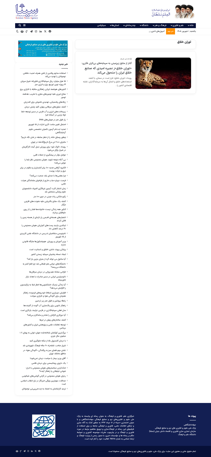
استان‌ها (115, 25)
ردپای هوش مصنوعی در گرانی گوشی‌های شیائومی (44, 376)
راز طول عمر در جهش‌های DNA (52, 119)
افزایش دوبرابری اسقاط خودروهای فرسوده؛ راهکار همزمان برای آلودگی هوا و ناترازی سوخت (44, 294)
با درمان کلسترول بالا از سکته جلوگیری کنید (48, 340)
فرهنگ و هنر (160, 25)
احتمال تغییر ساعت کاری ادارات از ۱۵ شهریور (47, 124)
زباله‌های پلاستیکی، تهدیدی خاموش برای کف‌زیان (45, 102)
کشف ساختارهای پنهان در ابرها (53, 320)
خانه (192, 25)
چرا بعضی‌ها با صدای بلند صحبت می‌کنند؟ (48, 175)
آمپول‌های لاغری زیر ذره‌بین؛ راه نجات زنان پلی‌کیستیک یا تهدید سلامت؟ (134, 31)
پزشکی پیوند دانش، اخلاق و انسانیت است (47, 249)
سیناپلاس (101, 25)
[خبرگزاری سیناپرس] (171, 12)
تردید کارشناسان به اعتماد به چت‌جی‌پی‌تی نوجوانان (44, 388)
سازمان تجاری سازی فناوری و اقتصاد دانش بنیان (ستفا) (172, 431)
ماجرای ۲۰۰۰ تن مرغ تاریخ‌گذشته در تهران (48, 142)
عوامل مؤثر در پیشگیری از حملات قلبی (49, 155)
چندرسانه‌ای (130, 25)
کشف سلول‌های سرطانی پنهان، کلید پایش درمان (45, 107)
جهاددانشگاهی (190, 424)
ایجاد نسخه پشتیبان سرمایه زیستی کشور (48, 254)
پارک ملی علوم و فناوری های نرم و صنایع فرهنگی (175, 428)
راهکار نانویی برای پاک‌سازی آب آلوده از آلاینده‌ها (44, 305)
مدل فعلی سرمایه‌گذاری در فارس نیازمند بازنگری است (43, 310)
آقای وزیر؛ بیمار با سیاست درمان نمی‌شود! (48, 358)
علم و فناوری (178, 25)
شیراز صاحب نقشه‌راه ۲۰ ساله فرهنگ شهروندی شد (44, 345)
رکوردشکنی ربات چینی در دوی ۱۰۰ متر (50, 196)
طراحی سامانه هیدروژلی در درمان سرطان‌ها (47, 272)
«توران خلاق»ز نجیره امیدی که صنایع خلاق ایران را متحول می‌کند (107, 68)
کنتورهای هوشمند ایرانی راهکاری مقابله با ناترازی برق (43, 89)
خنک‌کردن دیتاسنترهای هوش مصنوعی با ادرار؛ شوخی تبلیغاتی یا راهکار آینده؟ (46, 369)
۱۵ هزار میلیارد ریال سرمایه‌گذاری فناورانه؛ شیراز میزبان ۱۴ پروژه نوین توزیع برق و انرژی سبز (43, 83)
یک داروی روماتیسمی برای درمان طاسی (49, 363)
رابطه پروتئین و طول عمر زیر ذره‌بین (50, 300)
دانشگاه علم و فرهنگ (187, 434)
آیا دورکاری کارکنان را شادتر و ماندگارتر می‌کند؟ (46, 315)
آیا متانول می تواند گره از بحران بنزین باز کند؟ (46, 259)
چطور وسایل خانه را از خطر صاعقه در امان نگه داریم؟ (43, 137)
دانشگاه (145, 25)
